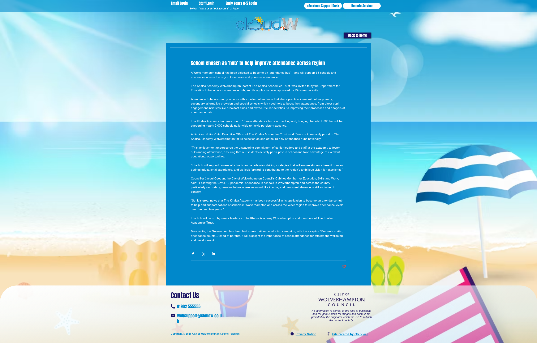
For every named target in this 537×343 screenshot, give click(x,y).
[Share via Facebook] (193, 254)
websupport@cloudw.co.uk (199, 318)
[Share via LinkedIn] (213, 254)
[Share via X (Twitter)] (203, 254)
